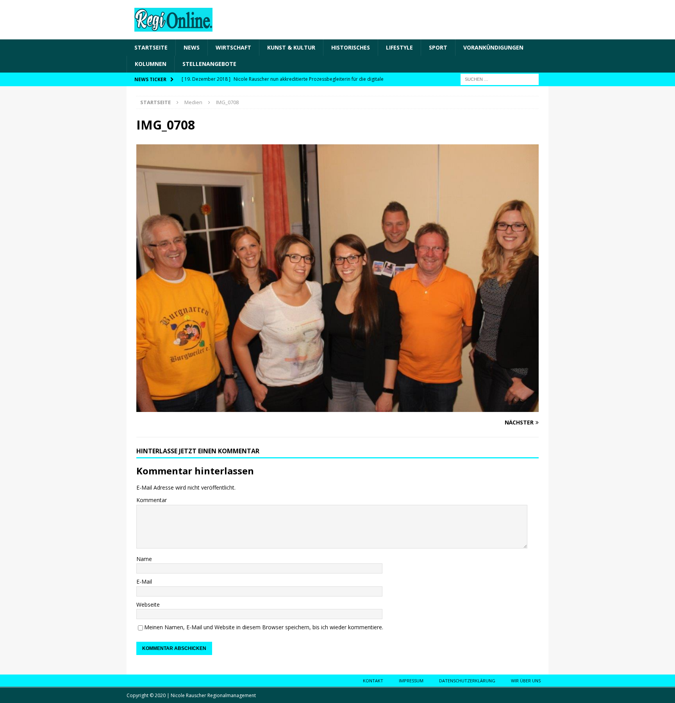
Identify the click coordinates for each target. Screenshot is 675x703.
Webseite (148, 604)
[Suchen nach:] (500, 78)
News (192, 47)
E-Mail (144, 581)
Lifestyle (399, 47)
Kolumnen (150, 63)
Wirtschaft (233, 47)
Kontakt (373, 680)
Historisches (350, 47)
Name (144, 559)
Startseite (151, 47)
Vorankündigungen (493, 47)
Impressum (411, 680)
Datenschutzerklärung (467, 680)
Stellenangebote (209, 63)
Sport (438, 47)
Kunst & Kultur (291, 47)
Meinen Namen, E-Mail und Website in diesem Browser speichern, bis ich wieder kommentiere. (263, 627)
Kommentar (151, 500)
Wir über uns (526, 680)
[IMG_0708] (337, 407)
